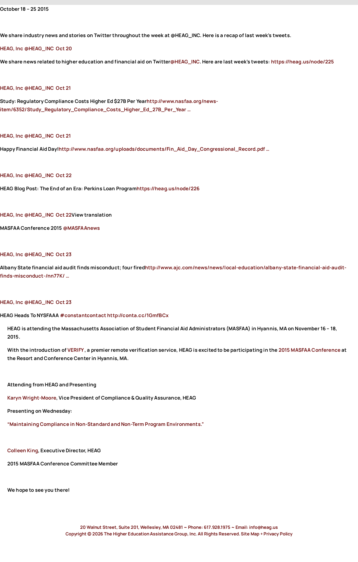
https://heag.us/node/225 (303, 61)
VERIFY (75, 350)
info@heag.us (263, 527)
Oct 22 (64, 175)
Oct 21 (63, 88)
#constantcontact (83, 315)
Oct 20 (64, 48)
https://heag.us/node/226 (169, 188)
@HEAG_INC (184, 61)
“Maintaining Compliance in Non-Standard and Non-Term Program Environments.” (105, 424)
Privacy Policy (278, 534)
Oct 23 (64, 254)
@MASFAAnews (81, 228)
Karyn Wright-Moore (31, 397)
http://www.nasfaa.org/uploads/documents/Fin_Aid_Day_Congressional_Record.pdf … (164, 149)
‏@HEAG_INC (27, 48)
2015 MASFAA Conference (310, 350)
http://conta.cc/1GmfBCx (138, 315)
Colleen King (22, 450)
